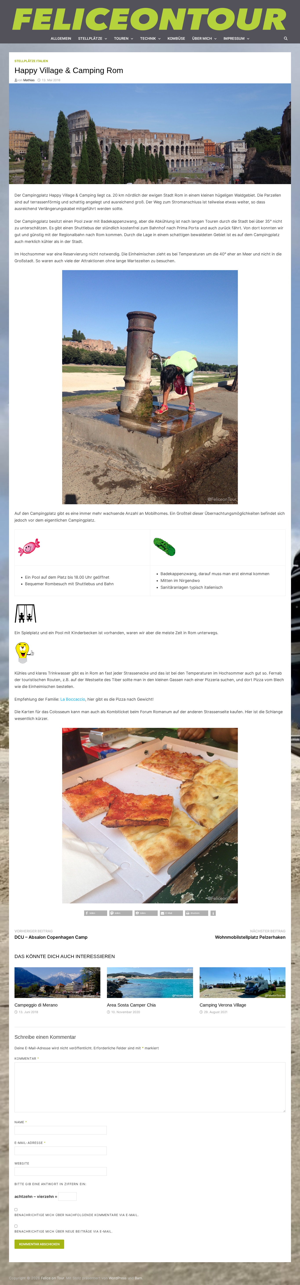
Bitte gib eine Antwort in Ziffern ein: (50, 1184)
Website (21, 1163)
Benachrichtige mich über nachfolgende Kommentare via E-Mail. (76, 1215)
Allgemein (61, 38)
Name (20, 1122)
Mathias (28, 80)
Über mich (202, 38)
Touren (121, 38)
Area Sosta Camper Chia (131, 1005)
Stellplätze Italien (31, 61)
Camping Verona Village (223, 1005)
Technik (148, 38)
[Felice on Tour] (150, 19)
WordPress (118, 1278)
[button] (95, 913)
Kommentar (26, 1058)
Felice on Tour (52, 1278)
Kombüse (176, 38)
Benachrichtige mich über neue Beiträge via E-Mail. (63, 1231)
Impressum (234, 38)
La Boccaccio (72, 699)
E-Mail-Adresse (30, 1143)
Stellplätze (90, 38)
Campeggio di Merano (36, 1005)
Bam (138, 1278)
